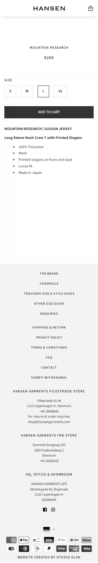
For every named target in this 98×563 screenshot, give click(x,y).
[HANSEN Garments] (49, 8)
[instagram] (53, 510)
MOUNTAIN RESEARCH (49, 47)
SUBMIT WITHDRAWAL (49, 377)
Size (8, 80)
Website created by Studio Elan (49, 557)
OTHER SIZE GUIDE (49, 303)
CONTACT (49, 367)
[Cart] (91, 8)
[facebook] (45, 510)
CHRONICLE (49, 283)
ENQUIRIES (49, 313)
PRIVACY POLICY (49, 337)
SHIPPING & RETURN (49, 327)
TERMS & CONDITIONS (49, 347)
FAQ (49, 357)
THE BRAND (49, 273)
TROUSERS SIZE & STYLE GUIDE (49, 293)
